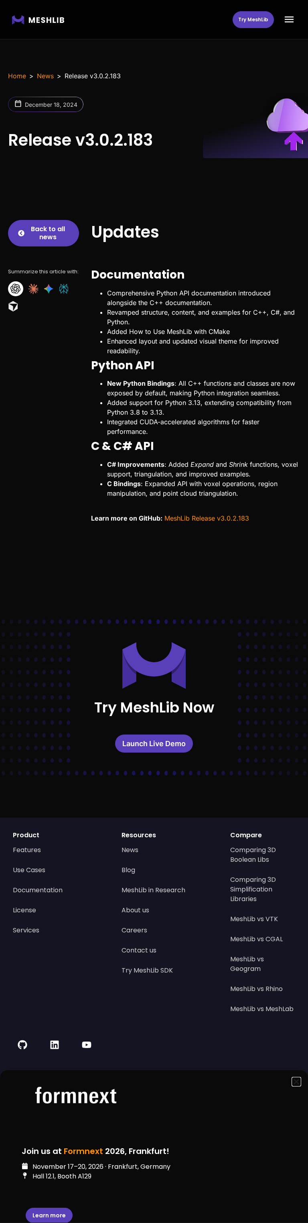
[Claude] (33, 289)
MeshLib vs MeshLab (262, 1008)
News (45, 76)
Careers (134, 930)
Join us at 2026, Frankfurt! (95, 1151)
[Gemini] (48, 289)
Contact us (139, 950)
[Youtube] (86, 1044)
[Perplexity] (64, 289)
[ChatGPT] (15, 288)
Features (27, 850)
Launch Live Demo (154, 743)
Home (17, 76)
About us (135, 910)
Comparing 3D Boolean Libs (253, 854)
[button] (289, 19)
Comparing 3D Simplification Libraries (253, 889)
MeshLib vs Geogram (247, 963)
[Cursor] (13, 306)
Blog (128, 870)
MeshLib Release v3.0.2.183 (206, 518)
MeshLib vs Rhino (256, 988)
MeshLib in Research (153, 890)
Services (26, 930)
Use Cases (29, 870)
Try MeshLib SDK (147, 970)
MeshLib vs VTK (254, 919)
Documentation (38, 890)
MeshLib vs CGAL (256, 939)
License (24, 910)
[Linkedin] (54, 1044)
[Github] (22, 1044)
